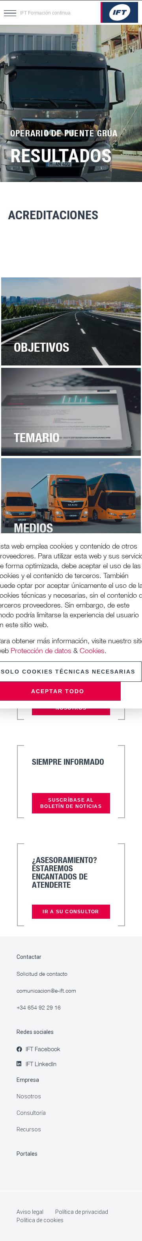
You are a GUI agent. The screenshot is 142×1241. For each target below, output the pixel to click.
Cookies (92, 650)
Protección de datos (41, 650)
